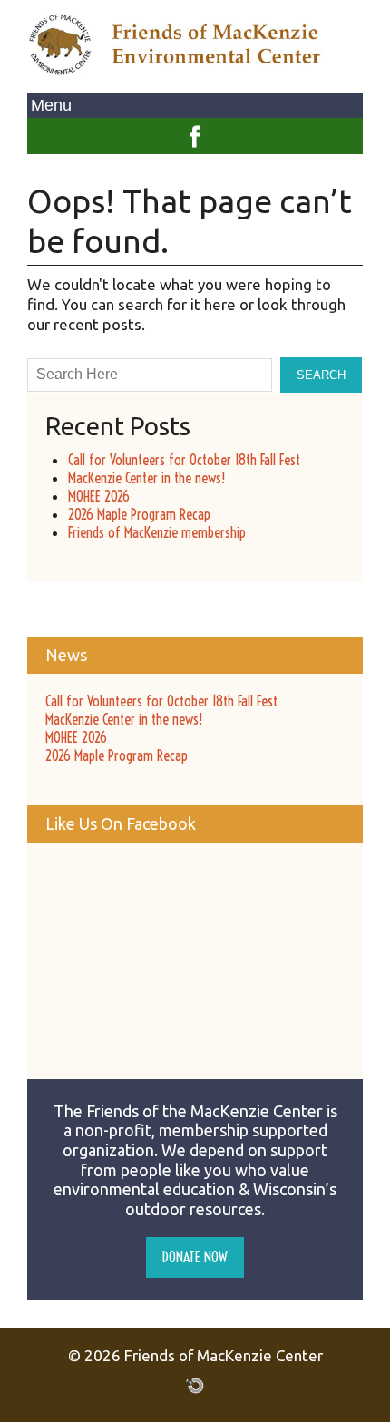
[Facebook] (195, 127)
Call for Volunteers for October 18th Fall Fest (184, 460)
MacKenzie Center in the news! (146, 478)
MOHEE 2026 (99, 496)
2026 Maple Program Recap (139, 514)
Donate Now (195, 1257)
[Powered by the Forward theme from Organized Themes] (195, 1384)
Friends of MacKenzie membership (157, 532)
